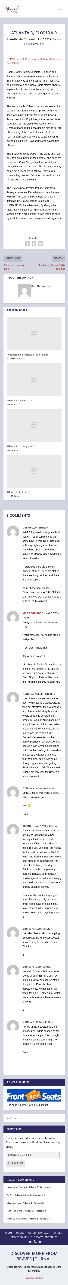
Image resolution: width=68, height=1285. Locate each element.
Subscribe (15, 1163)
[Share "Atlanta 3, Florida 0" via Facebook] (28, 243)
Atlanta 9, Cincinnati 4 (19, 400)
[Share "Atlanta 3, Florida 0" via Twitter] (34, 243)
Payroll (57, 1233)
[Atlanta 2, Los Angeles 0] (34, 425)
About (8, 1233)
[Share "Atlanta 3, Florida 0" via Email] (40, 243)
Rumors (19, 1233)
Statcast (43, 1233)
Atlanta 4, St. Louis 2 (19, 492)
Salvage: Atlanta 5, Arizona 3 (34, 1187)
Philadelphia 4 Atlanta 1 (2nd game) (27, 354)
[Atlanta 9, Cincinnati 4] (34, 379)
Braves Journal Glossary (27, 1237)
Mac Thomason (27, 39)
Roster (31, 1233)
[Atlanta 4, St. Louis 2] (34, 471)
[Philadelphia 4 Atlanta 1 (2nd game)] (34, 333)
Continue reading (34, 1278)
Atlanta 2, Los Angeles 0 (20, 446)
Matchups (51, 1237)
